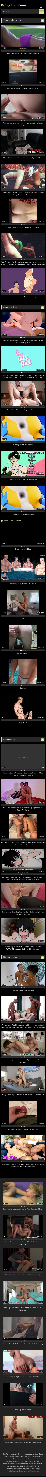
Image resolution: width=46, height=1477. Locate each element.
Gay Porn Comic (15, 5)
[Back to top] (39, 1470)
